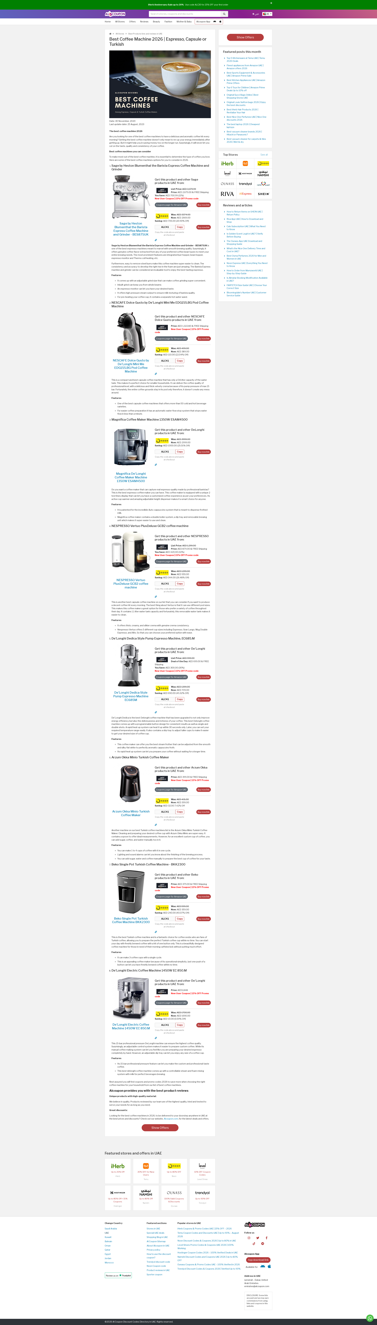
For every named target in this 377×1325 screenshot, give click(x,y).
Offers (132, 21)
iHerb (117, 1176)
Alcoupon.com (171, 1118)
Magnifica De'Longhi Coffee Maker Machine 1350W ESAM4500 (131, 477)
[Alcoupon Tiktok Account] (254, 1243)
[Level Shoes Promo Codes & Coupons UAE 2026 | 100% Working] (202, 1166)
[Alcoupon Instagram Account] (249, 1238)
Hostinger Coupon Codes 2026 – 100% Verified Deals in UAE (207, 1252)
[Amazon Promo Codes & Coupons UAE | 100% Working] (162, 190)
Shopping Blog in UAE (157, 1237)
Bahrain (108, 1241)
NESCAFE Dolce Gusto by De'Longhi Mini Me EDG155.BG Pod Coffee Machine (131, 366)
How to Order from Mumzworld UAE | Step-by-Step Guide (245, 272)
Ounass (174, 1206)
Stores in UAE (153, 1228)
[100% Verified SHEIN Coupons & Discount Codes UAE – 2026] (263, 193)
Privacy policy (153, 1250)
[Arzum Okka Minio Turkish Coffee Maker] (130, 784)
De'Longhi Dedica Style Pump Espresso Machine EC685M (130, 696)
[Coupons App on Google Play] (214, 21)
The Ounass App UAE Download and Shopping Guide (244, 242)
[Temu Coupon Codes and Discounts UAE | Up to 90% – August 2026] (146, 1166)
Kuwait (108, 1237)
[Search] (224, 14)
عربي (256, 14)
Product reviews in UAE (158, 1270)
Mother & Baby (184, 21)
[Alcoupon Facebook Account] (266, 1238)
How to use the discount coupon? (159, 1256)
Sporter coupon (154, 1274)
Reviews (144, 21)
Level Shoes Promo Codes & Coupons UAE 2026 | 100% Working (205, 1247)
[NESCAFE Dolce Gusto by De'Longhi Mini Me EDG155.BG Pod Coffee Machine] (130, 333)
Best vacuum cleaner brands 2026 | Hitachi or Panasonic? (244, 133)
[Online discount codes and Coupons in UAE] (110, 34)
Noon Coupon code (156, 1266)
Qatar (107, 1250)
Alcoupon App (203, 21)
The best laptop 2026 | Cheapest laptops (243, 126)
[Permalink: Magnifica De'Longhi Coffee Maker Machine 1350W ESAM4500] (156, 464)
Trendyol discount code (158, 1262)
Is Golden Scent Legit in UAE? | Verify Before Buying (245, 235)
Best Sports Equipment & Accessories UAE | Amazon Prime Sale (246, 74)
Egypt (108, 1254)
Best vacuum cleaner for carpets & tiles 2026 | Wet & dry (246, 140)
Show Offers (160, 1127)
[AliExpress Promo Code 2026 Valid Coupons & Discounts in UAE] (245, 193)
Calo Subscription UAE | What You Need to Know (246, 228)
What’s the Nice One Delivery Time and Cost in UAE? (246, 250)
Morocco (109, 1262)
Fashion (168, 21)
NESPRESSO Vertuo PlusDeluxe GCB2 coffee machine (130, 583)
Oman (108, 1245)
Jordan (108, 1258)
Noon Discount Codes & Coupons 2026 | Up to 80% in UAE (206, 1240)
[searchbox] (185, 14)
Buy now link (204, 205)
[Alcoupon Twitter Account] (257, 1238)
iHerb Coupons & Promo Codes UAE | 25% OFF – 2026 (204, 1228)
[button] (271, 3)
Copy (180, 227)
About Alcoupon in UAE (158, 1245)
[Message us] (370, 1318)
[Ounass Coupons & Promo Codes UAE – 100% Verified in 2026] (174, 1192)
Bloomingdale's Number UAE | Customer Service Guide (246, 294)
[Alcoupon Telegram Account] (262, 1243)
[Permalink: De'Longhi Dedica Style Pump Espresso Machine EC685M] (156, 712)
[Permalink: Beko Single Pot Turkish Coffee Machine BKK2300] (156, 932)
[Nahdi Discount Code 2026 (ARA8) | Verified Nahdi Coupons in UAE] (263, 183)
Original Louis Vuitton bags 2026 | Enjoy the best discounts (246, 104)
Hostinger (118, 1206)
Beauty (156, 21)
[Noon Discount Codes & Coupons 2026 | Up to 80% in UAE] (162, 216)
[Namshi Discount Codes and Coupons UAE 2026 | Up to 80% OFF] (146, 1192)
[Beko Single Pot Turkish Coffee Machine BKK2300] (130, 891)
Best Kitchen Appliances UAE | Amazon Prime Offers (246, 81)
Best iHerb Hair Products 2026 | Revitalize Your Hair (242, 111)
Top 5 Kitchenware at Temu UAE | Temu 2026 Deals (246, 59)
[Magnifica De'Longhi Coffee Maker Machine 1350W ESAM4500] (130, 447)
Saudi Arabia (111, 1228)
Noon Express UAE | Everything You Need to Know (247, 264)
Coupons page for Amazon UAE (171, 205)
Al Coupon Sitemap (156, 1241)
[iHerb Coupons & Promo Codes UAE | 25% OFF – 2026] (117, 1166)
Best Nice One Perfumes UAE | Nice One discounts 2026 (246, 118)
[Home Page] (115, 14)
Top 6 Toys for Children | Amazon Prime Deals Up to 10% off (246, 89)
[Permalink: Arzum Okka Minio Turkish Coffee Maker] (156, 825)
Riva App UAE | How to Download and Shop (245, 220)
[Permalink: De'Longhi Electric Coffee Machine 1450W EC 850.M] (156, 1038)
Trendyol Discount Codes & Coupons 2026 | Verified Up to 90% (209, 1268)
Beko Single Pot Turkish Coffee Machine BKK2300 (131, 920)
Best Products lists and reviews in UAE (145, 34)
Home (108, 21)
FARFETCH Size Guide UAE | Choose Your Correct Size (247, 287)
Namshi (146, 1203)
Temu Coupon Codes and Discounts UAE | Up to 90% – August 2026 (208, 1235)
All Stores (120, 21)
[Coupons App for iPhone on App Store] (220, 21)
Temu (146, 1179)
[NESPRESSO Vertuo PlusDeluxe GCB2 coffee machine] (130, 553)
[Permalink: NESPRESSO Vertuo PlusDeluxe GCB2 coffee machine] (156, 596)
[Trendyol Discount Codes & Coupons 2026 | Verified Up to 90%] (202, 1192)
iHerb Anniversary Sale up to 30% (166, 5)
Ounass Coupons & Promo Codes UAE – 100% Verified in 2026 (208, 1264)
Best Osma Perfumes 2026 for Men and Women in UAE (246, 257)
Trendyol (202, 1203)
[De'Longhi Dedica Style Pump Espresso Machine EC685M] (130, 665)
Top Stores (230, 154)
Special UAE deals (155, 1233)
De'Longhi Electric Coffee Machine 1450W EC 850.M (131, 1026)
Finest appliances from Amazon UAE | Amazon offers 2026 (245, 67)
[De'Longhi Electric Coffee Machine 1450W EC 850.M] (130, 998)
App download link (258, 1260)
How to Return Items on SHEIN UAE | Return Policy (244, 213)
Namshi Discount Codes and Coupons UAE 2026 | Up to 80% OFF (207, 1259)
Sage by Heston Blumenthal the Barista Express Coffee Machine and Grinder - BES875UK (131, 229)
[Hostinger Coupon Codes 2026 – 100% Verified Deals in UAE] (117, 1192)
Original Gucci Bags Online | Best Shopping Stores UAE (242, 96)
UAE (107, 1233)
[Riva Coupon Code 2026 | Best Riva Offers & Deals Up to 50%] (227, 193)
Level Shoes (202, 1179)
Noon (174, 1176)
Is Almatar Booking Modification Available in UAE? (247, 279)
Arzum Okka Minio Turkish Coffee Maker (131, 813)
